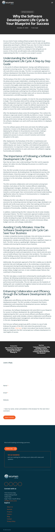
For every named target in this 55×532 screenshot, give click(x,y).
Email (5, 393)
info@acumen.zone (10, 501)
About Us (10, 507)
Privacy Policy (11, 521)
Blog (8, 516)
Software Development (27, 12)
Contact (9, 519)
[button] (52, 2)
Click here (18, 328)
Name (5, 385)
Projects (9, 512)
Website (6, 400)
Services (9, 509)
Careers (9, 514)
